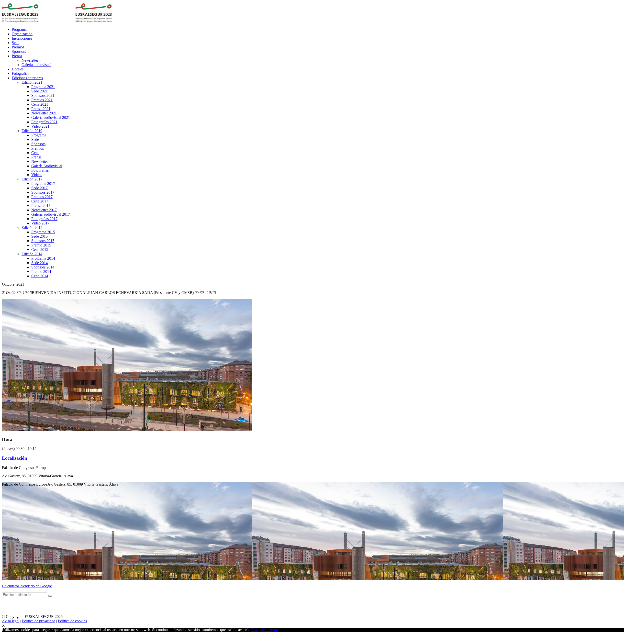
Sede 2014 (39, 263)
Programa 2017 (43, 183)
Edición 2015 (32, 227)
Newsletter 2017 (44, 210)
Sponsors (19, 51)
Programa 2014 (43, 258)
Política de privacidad (38, 621)
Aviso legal (10, 621)
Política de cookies (72, 621)
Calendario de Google (35, 586)
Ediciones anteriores (27, 78)
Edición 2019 (32, 131)
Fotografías (20, 73)
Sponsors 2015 (42, 241)
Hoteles (17, 69)
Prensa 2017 (40, 205)
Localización (14, 458)
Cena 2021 (39, 104)
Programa (19, 29)
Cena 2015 (39, 249)
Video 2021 (40, 126)
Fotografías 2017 (44, 219)
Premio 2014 (41, 271)
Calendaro (10, 586)
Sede (15, 43)
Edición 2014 (32, 254)
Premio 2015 (41, 245)
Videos (36, 175)
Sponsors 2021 (42, 95)
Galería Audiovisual (46, 166)
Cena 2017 (39, 201)
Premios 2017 (42, 197)
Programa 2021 (43, 87)
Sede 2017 (39, 188)
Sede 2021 (39, 91)
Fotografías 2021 (44, 122)
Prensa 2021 (40, 109)
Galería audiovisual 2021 (50, 117)
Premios (18, 47)
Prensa (17, 56)
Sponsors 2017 (42, 192)
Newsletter (30, 60)
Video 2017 (40, 223)
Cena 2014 (39, 276)
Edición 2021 (32, 82)
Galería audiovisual (36, 65)
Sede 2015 (39, 236)
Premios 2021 (42, 100)
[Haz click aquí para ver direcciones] (50, 596)
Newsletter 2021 (44, 113)
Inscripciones (22, 38)
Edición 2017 (32, 179)
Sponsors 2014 (42, 267)
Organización (22, 34)
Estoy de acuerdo (264, 630)
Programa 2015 (43, 232)
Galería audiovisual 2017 (50, 214)
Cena (35, 153)
